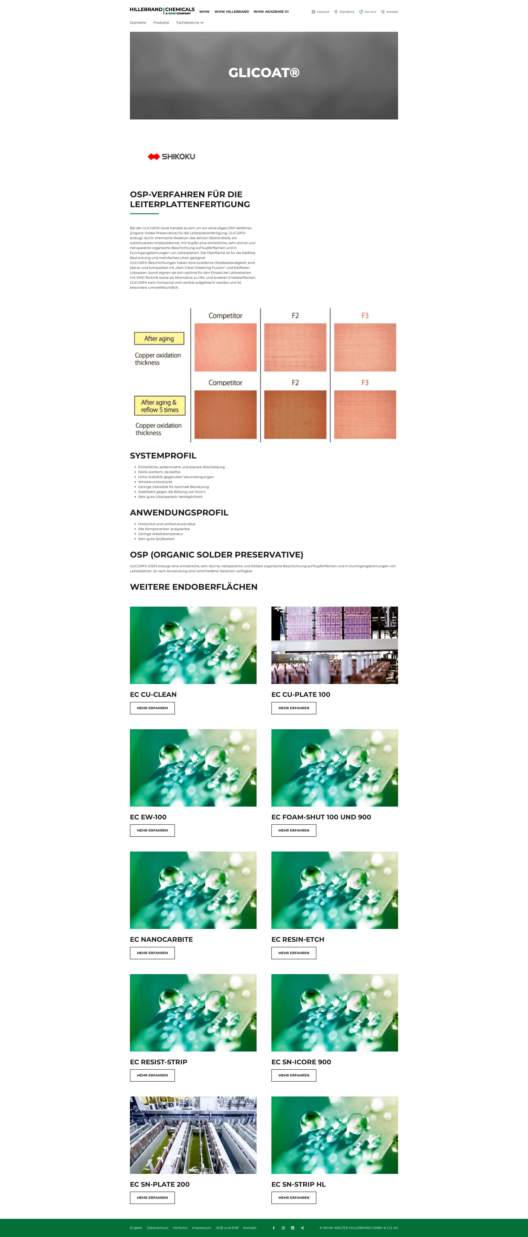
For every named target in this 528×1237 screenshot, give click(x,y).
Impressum (201, 1228)
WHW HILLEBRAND (231, 12)
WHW (204, 12)
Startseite (138, 23)
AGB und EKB (227, 1228)
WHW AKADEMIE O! (271, 12)
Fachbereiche (188, 23)
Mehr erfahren (152, 708)
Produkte (161, 23)
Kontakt (250, 1228)
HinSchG (180, 1228)
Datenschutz (157, 1228)
